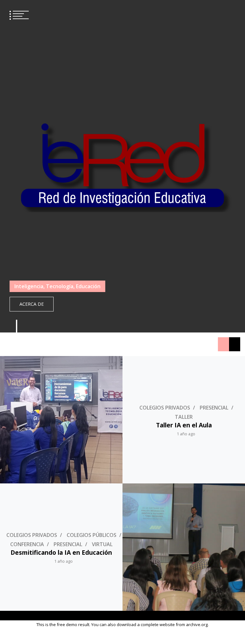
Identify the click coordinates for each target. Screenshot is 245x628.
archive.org (197, 624)
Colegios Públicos (91, 535)
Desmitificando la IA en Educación (61, 552)
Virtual (102, 544)
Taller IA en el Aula (184, 425)
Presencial (214, 407)
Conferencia (27, 544)
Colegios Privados (164, 407)
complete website (158, 624)
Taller (184, 416)
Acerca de (31, 304)
